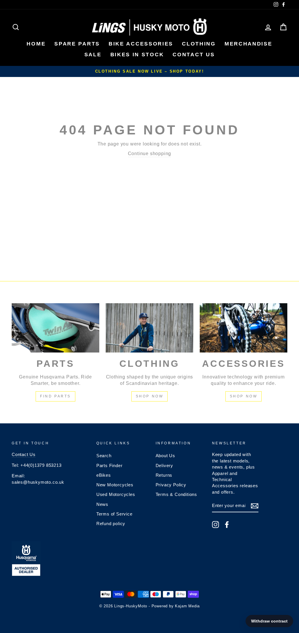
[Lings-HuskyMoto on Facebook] (226, 524)
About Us (165, 455)
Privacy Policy (171, 484)
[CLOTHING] (149, 328)
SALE (93, 54)
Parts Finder (109, 465)
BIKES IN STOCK (137, 54)
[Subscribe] (254, 505)
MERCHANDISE (248, 44)
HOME (36, 44)
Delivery (164, 465)
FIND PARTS (55, 396)
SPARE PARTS (77, 44)
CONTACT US (194, 54)
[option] (149, 71)
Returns (164, 475)
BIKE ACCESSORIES (141, 44)
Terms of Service (114, 513)
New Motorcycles (114, 484)
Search (104, 455)
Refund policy (110, 523)
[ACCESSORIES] (243, 328)
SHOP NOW (150, 396)
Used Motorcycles (115, 494)
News (102, 504)
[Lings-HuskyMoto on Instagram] (215, 524)
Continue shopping (149, 153)
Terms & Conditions (176, 494)
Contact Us (24, 454)
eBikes (103, 475)
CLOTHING (199, 44)
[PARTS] (55, 328)
